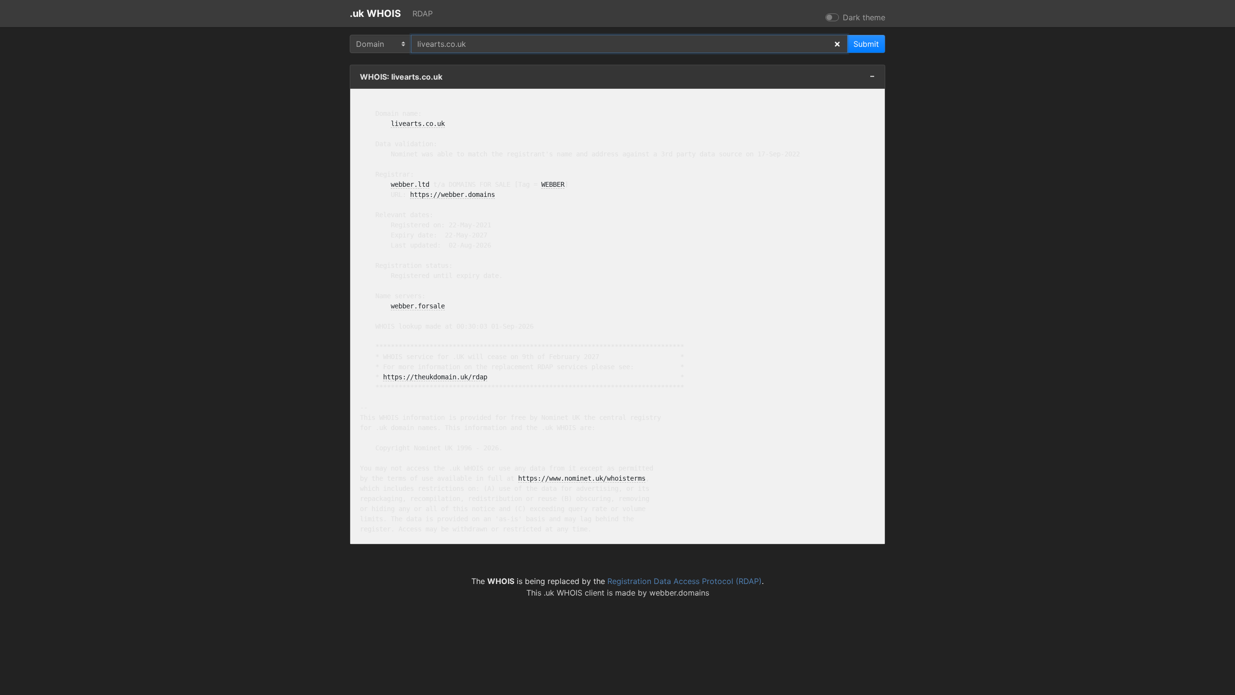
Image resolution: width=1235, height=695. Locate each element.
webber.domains (679, 593)
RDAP (422, 13)
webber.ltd (410, 184)
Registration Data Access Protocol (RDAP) (684, 581)
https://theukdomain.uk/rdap (435, 377)
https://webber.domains (452, 194)
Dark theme (864, 17)
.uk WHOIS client (574, 593)
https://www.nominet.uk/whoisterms (581, 478)
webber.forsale (418, 306)
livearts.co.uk (418, 123)
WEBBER (552, 184)
